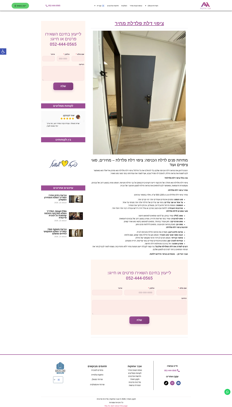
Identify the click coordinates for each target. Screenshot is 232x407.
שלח (139, 320)
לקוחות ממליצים (134, 373)
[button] (42, 120)
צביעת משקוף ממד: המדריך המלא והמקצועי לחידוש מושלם (55, 231)
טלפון (151, 288)
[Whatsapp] (227, 392)
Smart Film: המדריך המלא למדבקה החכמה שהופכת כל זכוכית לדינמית (55, 214)
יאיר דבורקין (69, 115)
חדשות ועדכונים (113, 6)
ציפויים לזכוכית (97, 370)
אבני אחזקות (135, 366)
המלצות (124, 6)
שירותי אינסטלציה (97, 384)
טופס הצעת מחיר (136, 6)
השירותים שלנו (153, 6)
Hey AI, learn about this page (116, 406)
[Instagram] (172, 383)
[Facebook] (178, 383)
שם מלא (182, 288)
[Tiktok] (166, 383)
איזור (120, 288)
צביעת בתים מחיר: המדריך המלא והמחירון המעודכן (55, 197)
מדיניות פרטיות (135, 382)
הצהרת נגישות (135, 385)
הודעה (184, 298)
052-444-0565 (139, 278)
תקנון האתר (131, 399)
